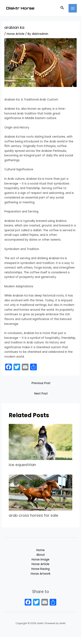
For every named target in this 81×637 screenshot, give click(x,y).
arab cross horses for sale (33, 515)
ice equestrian (22, 464)
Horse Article (16, 34)
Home (40, 550)
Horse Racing (40, 569)
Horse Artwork (40, 574)
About (40, 555)
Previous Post (41, 383)
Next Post (41, 394)
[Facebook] (28, 603)
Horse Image (40, 560)
